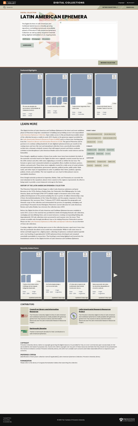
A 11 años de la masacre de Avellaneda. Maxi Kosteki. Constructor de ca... (77, 286)
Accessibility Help (7, 421)
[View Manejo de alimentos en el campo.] (88, 40)
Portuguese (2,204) (102, 161)
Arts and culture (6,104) (109, 134)
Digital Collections (69, 2)
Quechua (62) (98, 165)
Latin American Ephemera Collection (32, 135)
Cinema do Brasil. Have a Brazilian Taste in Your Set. (104, 107)
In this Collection (109, 7)
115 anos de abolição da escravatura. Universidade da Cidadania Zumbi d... (31, 108)
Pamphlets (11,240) (91, 149)
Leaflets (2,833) (90, 153)
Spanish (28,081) (91, 161)
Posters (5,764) (110, 149)
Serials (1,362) (100, 153)
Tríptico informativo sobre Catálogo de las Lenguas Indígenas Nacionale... (30, 286)
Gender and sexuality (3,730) (109, 138)
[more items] (116, 275)
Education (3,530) (91, 141)
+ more (100, 141)
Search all (130, 7)
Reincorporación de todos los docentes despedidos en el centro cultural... (101, 286)
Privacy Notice (6, 420)
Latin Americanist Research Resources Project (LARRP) (41, 139)
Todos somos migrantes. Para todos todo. (81, 107)
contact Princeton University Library (47, 349)
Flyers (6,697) (102, 149)
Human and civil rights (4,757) (94, 138)
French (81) (90, 165)
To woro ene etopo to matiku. (56, 106)
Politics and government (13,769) (94, 134)
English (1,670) (111, 161)
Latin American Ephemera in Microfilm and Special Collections (51, 221)
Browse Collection (108, 63)
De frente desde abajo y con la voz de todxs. (53, 285)
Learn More (27, 45)
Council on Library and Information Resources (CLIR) (44, 141)
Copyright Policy (7, 418)
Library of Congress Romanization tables (45, 363)
